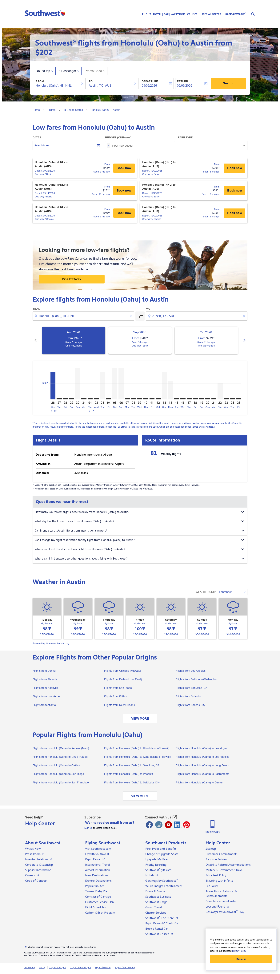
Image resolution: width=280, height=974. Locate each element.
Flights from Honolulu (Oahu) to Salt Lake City (132, 782)
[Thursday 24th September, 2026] (232, 398)
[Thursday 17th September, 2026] (189, 398)
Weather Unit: (206, 591)
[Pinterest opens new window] (186, 825)
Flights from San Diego (118, 687)
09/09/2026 (184, 85)
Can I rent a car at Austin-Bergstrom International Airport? (71, 531)
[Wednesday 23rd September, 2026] (226, 398)
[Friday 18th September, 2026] (195, 398)
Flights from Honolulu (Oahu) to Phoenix (128, 773)
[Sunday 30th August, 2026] (77, 383)
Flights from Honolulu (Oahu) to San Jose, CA (131, 765)
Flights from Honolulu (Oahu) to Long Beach (202, 765)
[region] (241, 949)
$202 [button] (44, 52)
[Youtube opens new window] (168, 825)
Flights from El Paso (116, 696)
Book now (124, 168)
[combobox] (58, 85)
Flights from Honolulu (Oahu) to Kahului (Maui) (61, 748)
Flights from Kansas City (190, 705)
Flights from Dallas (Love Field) (123, 679)
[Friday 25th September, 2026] (238, 398)
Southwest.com (126, 427)
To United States (73, 109)
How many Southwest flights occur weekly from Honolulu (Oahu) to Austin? (82, 512)
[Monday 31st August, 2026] (83, 398)
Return (182, 81)
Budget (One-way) (118, 137)
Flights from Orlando (188, 696)
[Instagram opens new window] (159, 825)
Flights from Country (125, 967)
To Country (29, 967)
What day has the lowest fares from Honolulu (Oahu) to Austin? (74, 521)
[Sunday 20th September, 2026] (207, 398)
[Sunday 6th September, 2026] (120, 383)
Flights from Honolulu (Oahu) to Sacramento (202, 773)
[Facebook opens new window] (149, 825)
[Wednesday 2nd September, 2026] (96, 398)
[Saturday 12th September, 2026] (158, 398)
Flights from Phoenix (45, 679)
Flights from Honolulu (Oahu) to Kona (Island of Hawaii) (137, 756)
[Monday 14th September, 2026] (170, 390)
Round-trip (43, 71)
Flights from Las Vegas (46, 696)
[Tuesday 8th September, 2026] (133, 398)
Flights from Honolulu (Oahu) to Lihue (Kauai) (60, 756)
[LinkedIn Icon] (177, 825)
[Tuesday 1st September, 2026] (90, 398)
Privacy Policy (56, 955)
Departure (150, 81)
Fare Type (185, 137)
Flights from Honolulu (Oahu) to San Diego (58, 773)
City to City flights (57, 967)
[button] (45, 13)
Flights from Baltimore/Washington (196, 679)
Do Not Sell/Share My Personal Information (95, 955)
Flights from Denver (44, 670)
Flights (51, 109)
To (91, 81)
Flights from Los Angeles (191, 670)
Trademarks (68, 955)
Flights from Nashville (45, 687)
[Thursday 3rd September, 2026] (102, 385)
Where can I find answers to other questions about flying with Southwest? (81, 558)
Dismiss (241, 959)
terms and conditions (203, 427)
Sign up (88, 828)
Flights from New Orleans (119, 705)
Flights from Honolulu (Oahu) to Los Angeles (202, 756)
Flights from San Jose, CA (191, 687)
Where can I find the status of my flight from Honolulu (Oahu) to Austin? (80, 549)
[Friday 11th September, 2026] (152, 398)
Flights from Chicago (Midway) (122, 670)
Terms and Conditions (38, 955)
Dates (37, 137)
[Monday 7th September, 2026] (127, 398)
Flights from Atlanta (44, 705)
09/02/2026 (149, 85)
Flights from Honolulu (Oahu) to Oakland (57, 765)
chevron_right (244, 340)
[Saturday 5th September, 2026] (114, 383)
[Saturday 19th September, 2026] (201, 398)
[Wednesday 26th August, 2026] (52, 385)
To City (42, 967)
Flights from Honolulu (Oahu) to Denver (199, 782)
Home (36, 109)
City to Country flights (80, 967)
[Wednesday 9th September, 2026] (139, 398)
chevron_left (36, 340)
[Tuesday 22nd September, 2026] (220, 391)
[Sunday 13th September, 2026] (164, 385)
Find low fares (71, 279)
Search (228, 83)
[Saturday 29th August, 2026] (71, 398)
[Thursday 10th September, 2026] (145, 398)
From (40, 81)
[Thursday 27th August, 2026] (59, 398)
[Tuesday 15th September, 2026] (176, 398)
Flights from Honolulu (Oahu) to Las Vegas (201, 748)
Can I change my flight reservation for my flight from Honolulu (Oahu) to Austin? (85, 540)
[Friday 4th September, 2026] (108, 398)
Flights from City (103, 967)
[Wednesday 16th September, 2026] (182, 398)
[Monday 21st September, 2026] (213, 398)
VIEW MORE (140, 718)
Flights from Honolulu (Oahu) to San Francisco (61, 782)
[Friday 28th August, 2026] (65, 398)
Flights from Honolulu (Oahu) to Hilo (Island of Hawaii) (136, 748)
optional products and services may (201, 423)
